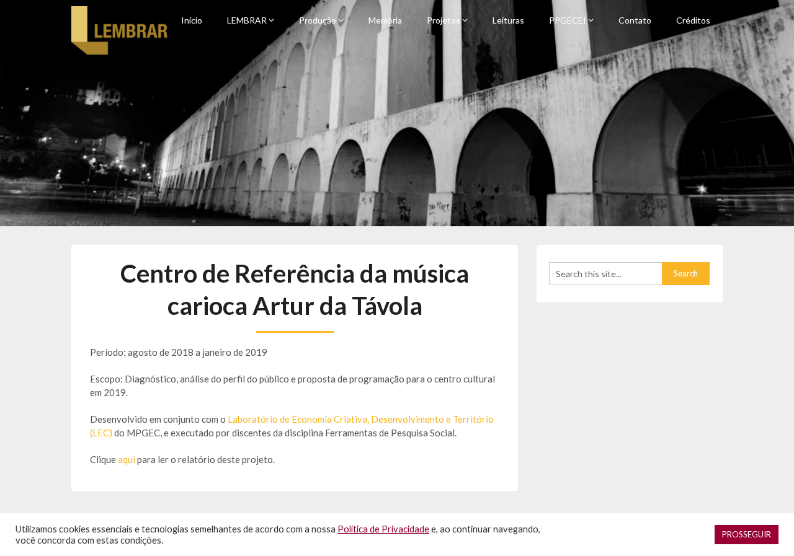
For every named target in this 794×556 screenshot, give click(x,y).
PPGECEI (567, 20)
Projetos (443, 20)
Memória (385, 20)
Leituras (508, 20)
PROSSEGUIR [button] (746, 534)
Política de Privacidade (383, 529)
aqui (127, 459)
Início (191, 20)
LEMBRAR (247, 20)
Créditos (693, 20)
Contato (634, 20)
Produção (317, 20)
